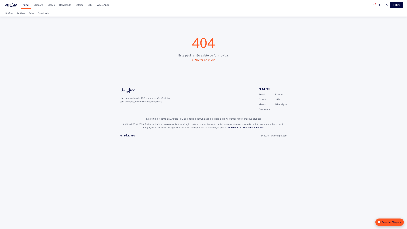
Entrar (396, 5)
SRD (90, 4)
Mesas (51, 4)
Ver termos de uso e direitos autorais (245, 127)
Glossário (38, 4)
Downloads (65, 4)
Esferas (79, 4)
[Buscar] (380, 5)
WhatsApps (103, 4)
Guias (31, 13)
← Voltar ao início (203, 60)
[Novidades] (374, 5)
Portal (26, 4)
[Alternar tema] (387, 5)
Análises (21, 13)
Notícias (9, 13)
